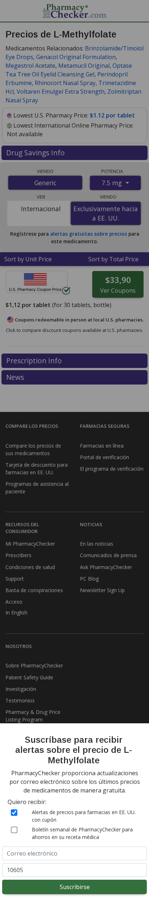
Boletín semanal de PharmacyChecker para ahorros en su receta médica (82, 833)
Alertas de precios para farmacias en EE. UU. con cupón (84, 816)
